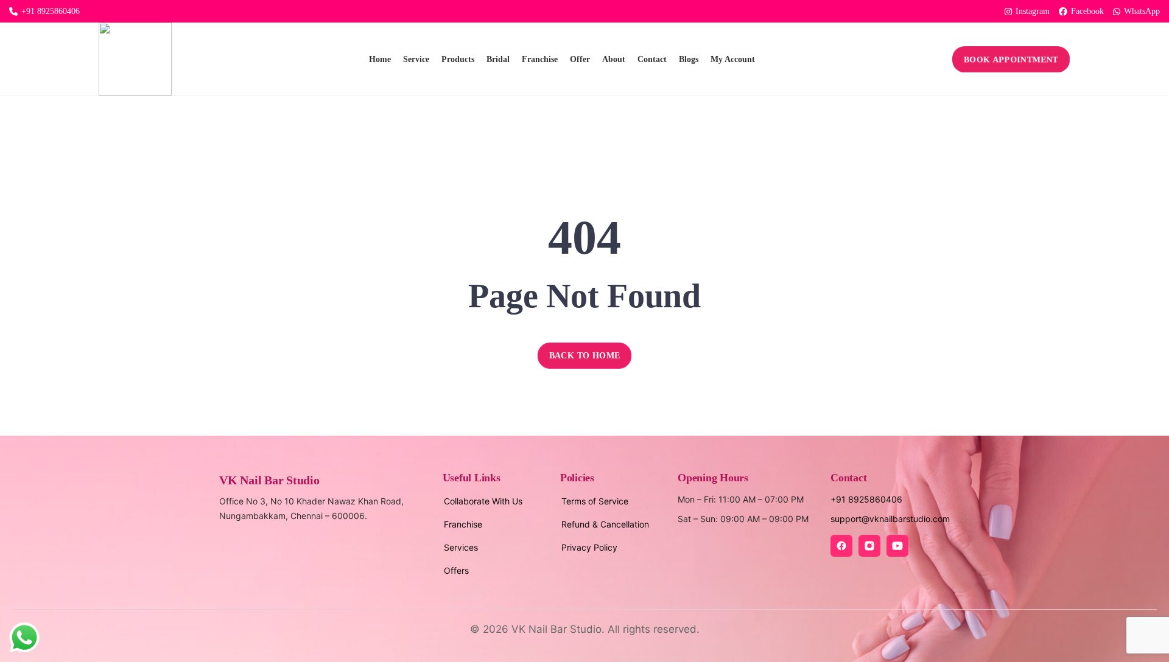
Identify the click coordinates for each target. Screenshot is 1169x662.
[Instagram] (869, 546)
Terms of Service (594, 501)
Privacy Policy (589, 547)
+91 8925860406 (50, 11)
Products (457, 59)
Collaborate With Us (483, 501)
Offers (456, 570)
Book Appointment (1011, 59)
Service (416, 59)
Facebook (1087, 11)
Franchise (540, 59)
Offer (580, 59)
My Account (733, 59)
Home (380, 59)
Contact (652, 59)
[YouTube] (897, 546)
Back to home (584, 355)
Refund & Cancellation (605, 524)
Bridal (498, 59)
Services (461, 547)
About (613, 59)
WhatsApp (1142, 11)
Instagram (1033, 11)
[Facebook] (841, 546)
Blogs (688, 59)
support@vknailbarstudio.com (890, 519)
